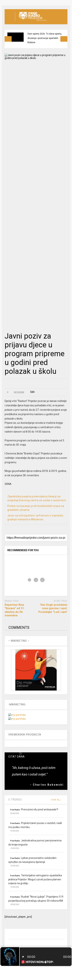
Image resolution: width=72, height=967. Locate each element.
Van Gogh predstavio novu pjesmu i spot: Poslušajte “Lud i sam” (52, 608)
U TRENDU (15, 799)
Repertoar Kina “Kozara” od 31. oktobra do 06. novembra (15, 610)
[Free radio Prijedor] (31, 21)
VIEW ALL (56, 800)
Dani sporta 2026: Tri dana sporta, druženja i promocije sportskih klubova (45, 38)
